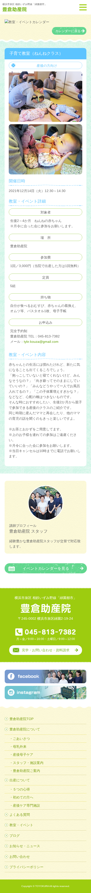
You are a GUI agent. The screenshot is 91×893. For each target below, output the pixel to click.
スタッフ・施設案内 (28, 763)
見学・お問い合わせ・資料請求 (45, 650)
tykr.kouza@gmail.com (41, 341)
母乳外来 (19, 747)
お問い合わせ (19, 857)
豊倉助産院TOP (21, 719)
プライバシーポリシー (26, 867)
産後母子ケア (23, 754)
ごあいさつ (21, 739)
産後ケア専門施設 (26, 805)
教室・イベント (21, 825)
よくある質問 (19, 815)
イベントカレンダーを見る (46, 568)
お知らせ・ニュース (24, 846)
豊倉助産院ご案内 (26, 771)
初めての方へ (23, 797)
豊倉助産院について (24, 729)
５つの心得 (21, 789)
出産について (19, 780)
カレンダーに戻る (68, 31)
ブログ (14, 836)
